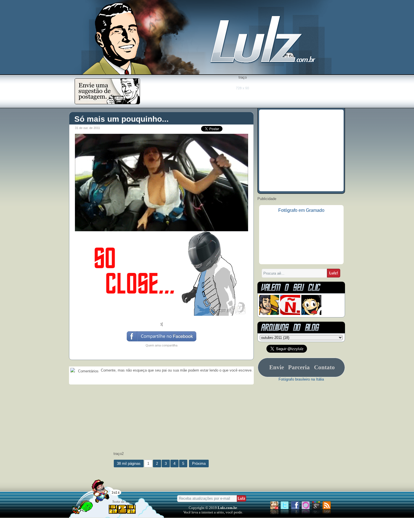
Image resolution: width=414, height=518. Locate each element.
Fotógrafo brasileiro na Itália (301, 379)
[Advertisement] (242, 92)
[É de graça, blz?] (107, 103)
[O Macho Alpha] (269, 314)
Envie (276, 367)
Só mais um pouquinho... (121, 119)
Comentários (88, 371)
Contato (324, 367)
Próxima (199, 463)
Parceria (299, 367)
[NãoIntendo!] (290, 314)
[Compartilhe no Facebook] (161, 341)
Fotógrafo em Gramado (301, 210)
